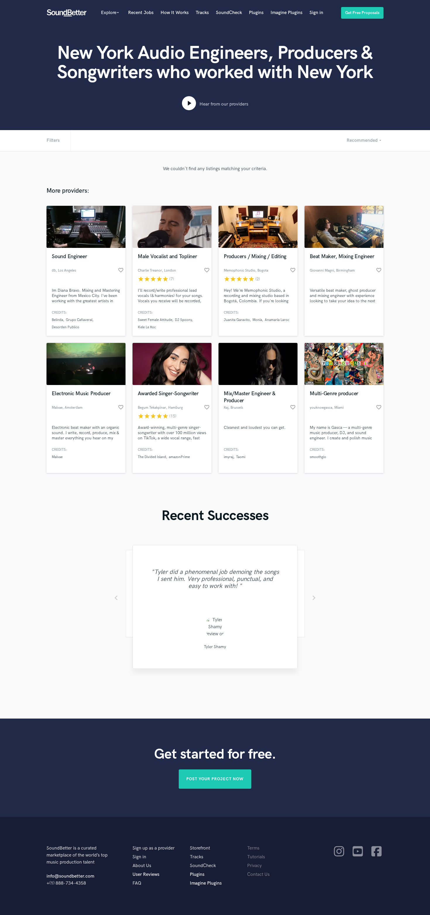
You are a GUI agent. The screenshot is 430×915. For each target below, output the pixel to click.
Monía (257, 320)
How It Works (175, 12)
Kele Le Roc (147, 327)
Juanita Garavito (237, 320)
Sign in (316, 12)
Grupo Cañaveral (79, 320)
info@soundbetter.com (70, 876)
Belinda (57, 320)
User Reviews (146, 874)
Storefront (200, 848)
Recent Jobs (141, 12)
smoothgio (318, 457)
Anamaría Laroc (277, 320)
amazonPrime (179, 457)
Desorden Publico (65, 327)
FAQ (137, 883)
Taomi (240, 457)
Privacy (254, 866)
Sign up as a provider (154, 848)
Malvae (57, 457)
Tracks (202, 12)
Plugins (256, 12)
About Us (142, 866)
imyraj (228, 457)
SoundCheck (229, 12)
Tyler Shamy (215, 646)
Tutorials (256, 857)
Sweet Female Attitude (155, 320)
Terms (253, 848)
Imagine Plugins (286, 12)
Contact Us (258, 874)
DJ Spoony (183, 320)
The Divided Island (152, 457)
